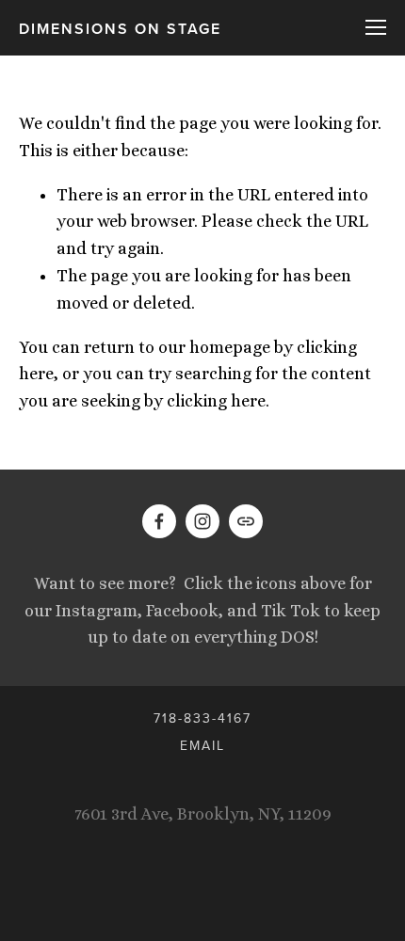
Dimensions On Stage (120, 29)
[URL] (246, 521)
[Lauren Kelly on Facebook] (159, 521)
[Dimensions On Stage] (202, 521)
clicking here (216, 400)
